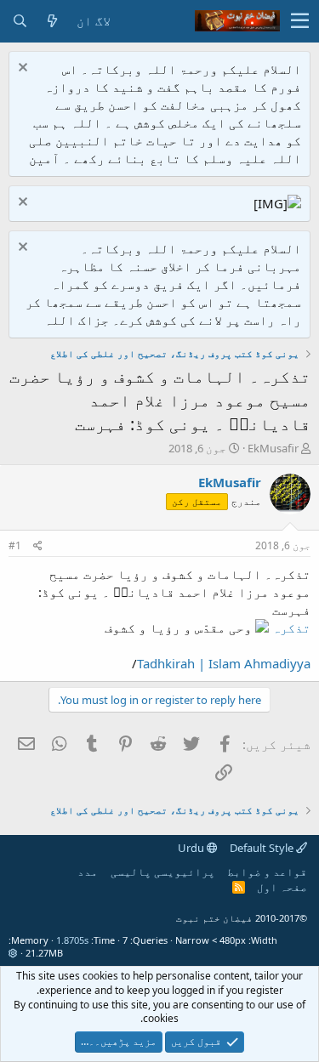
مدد (87, 871)
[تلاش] (19, 21)
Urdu (192, 847)
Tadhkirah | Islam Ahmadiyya (223, 663)
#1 (15, 545)
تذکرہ (291, 627)
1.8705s (72, 940)
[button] (300, 21)
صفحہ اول (282, 886)
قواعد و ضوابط (267, 871)
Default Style (263, 847)
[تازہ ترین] (52, 21)
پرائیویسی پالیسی (163, 871)
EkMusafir (273, 448)
